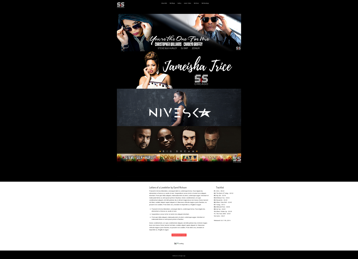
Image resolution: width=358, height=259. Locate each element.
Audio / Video (187, 3)
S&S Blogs (172, 3)
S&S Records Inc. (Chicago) (177, 255)
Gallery (179, 3)
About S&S (164, 3)
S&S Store (196, 3)
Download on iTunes (179, 235)
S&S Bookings (205, 3)
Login (184, 255)
